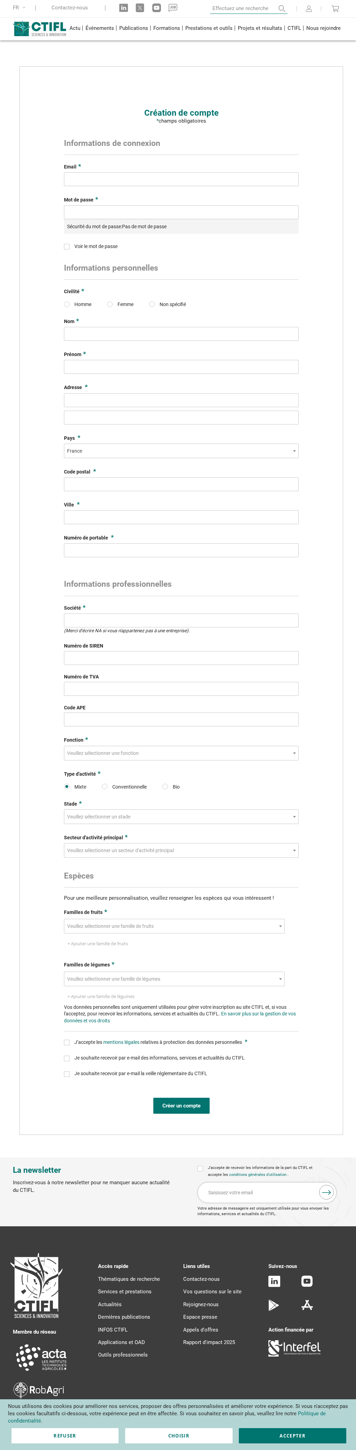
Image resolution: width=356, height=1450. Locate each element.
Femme (126, 304)
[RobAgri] (39, 1397)
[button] (20, 7)
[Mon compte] (309, 9)
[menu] (205, 29)
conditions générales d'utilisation (258, 1174)
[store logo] (40, 28)
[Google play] (274, 1309)
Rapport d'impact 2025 (209, 1342)
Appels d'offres (200, 1330)
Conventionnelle (129, 787)
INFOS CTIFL (113, 1330)
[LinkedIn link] (123, 7)
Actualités (110, 1304)
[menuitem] (75, 29)
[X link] (140, 7)
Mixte (80, 787)
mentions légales (121, 1042)
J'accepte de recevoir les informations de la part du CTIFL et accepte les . (260, 1171)
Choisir (178, 1436)
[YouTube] (307, 1285)
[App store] (307, 1309)
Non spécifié (173, 304)
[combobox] (181, 451)
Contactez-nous (69, 7)
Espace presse (200, 1317)
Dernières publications (124, 1317)
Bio (176, 787)
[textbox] (105, 753)
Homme (82, 304)
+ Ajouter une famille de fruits (97, 943)
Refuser (65, 1436)
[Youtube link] (156, 7)
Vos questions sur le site (212, 1291)
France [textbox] (74, 451)
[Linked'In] (274, 1285)
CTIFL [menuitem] (294, 28)
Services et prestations (125, 1291)
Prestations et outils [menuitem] (209, 28)
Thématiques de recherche (129, 1279)
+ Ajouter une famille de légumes (101, 996)
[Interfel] (294, 1355)
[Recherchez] (277, 8)
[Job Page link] (173, 7)
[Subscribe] (326, 1192)
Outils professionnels (123, 1355)
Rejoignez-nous (201, 1304)
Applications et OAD (121, 1342)
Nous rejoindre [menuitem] (323, 28)
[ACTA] (41, 1372)
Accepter (293, 1436)
